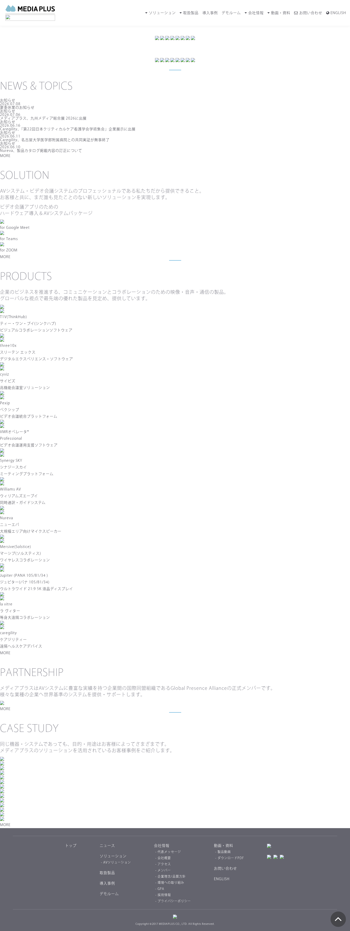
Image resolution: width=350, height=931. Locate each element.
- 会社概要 (163, 857)
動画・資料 (280, 13)
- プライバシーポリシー (173, 901)
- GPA (159, 888)
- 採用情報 (163, 894)
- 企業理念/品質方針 (170, 876)
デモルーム (231, 13)
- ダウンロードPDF (229, 857)
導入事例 (210, 13)
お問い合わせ (310, 13)
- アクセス (163, 864)
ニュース (107, 845)
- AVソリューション (116, 862)
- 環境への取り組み (169, 882)
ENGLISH (338, 13)
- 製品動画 (223, 851)
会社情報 (256, 13)
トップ (71, 845)
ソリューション (162, 13)
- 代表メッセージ (168, 851)
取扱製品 (191, 13)
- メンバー (163, 870)
